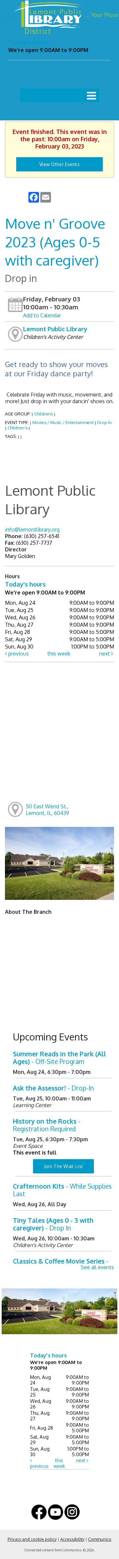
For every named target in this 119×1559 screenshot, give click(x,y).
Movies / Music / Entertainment (63, 422)
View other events (59, 164)
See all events (97, 1267)
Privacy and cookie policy (32, 1539)
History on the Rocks (46, 1125)
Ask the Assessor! (53, 1088)
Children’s (17, 427)
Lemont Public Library (55, 329)
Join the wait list (63, 1166)
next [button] (105, 653)
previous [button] (18, 653)
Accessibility (72, 1539)
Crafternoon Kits (62, 1190)
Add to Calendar (42, 315)
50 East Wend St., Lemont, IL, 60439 (47, 809)
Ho (10, 17)
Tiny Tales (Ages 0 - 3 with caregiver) (53, 1224)
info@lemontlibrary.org (32, 529)
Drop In (104, 422)
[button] (91, 95)
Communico (99, 1539)
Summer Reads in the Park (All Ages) (59, 1058)
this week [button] (58, 653)
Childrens (43, 413)
